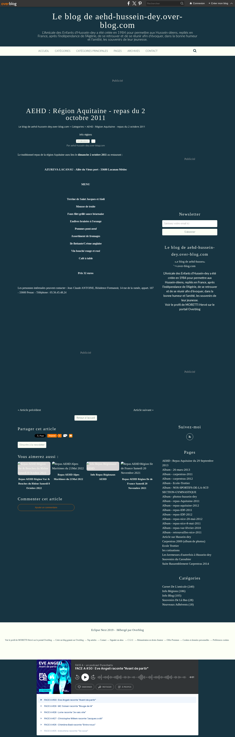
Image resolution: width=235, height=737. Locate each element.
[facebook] (128, 3)
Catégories (62, 51)
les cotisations (171, 550)
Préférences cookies (221, 640)
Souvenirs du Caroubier (176, 559)
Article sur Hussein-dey (176, 537)
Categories (78, 126)
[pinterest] (140, 3)
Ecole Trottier (170, 545)
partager (106, 687)
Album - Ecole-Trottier (176, 483)
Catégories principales (92, 51)
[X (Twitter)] (134, 3)
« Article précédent (29, 410)
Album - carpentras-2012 (177, 478)
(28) (177, 600)
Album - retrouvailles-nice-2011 (182, 532)
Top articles (92, 640)
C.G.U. (131, 640)
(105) (171, 595)
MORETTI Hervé (196, 304)
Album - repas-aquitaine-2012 (180, 505)
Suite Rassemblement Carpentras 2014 (185, 563)
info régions (85, 135)
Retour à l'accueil (86, 418)
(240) (178, 586)
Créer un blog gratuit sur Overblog (69, 640)
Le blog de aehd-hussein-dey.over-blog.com (117, 21)
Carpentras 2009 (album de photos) (183, 541)
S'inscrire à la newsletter (32, 445)
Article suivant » (143, 410)
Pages (118, 51)
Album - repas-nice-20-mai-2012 (182, 519)
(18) (178, 604)
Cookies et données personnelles (196, 640)
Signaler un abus (117, 640)
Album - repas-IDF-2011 (177, 510)
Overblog (138, 630)
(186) (173, 591)
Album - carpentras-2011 (177, 474)
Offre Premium (173, 640)
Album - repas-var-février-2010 (181, 528)
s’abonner (87, 687)
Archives (133, 51)
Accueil (43, 51)
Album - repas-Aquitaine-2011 (181, 501)
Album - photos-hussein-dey (179, 496)
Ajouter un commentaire (46, 507)
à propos (126, 687)
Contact (152, 51)
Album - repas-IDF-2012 (177, 514)
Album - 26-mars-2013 (176, 469)
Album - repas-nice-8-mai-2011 (181, 523)
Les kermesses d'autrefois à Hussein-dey (186, 554)
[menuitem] (44, 51)
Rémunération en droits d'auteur (150, 640)
